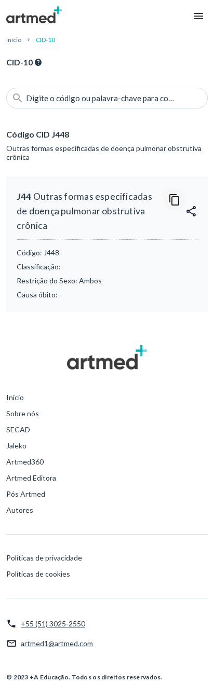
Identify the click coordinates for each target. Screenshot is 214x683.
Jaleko (16, 445)
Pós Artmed (25, 493)
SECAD (18, 429)
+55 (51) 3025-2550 (53, 623)
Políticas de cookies (38, 573)
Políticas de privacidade (44, 557)
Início (13, 40)
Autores (19, 510)
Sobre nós (22, 413)
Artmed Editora (31, 477)
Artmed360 (25, 461)
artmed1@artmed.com (57, 643)
